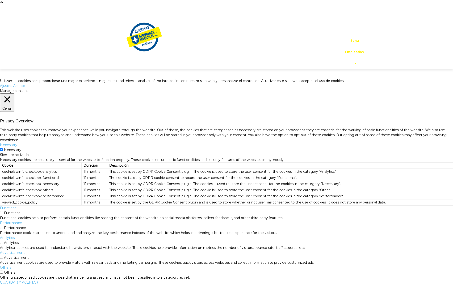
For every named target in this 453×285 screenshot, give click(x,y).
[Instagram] (358, 21)
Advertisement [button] (12, 252)
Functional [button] (8, 208)
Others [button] (5, 267)
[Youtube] (354, 30)
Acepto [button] (19, 86)
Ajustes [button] (6, 86)
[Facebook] (348, 21)
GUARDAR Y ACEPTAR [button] (19, 282)
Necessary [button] (8, 145)
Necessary (12, 150)
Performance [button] (11, 223)
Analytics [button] (7, 238)
